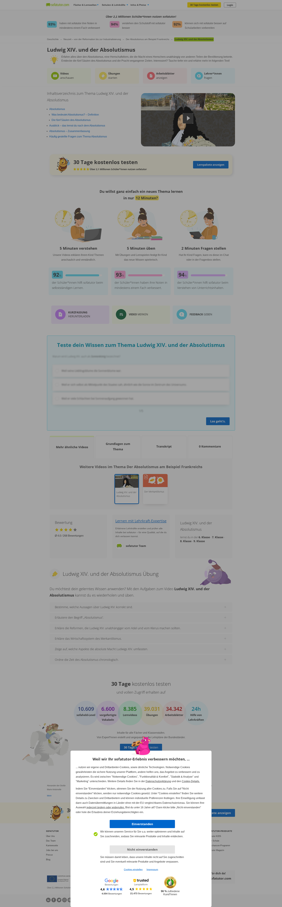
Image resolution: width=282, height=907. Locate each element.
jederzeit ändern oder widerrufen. (105, 807)
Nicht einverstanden (142, 849)
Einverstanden (142, 824)
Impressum (152, 869)
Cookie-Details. (191, 781)
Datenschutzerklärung (158, 781)
